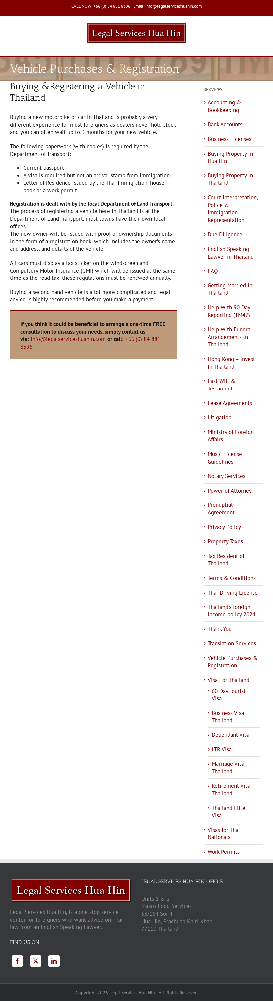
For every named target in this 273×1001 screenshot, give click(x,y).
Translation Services (232, 643)
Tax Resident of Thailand (226, 559)
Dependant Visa (230, 734)
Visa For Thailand (228, 680)
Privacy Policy (224, 527)
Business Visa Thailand (228, 716)
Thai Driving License (233, 592)
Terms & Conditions (232, 578)
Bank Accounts (225, 124)
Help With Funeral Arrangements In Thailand (230, 337)
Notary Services (226, 476)
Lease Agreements (230, 403)
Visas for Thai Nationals (224, 833)
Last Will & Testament (221, 384)
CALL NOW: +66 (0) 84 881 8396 (100, 6)
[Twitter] (35, 961)
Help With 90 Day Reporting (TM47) (229, 311)
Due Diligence (225, 234)
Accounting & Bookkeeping (224, 106)
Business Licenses (229, 139)
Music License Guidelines (225, 457)
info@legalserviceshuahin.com (68, 339)
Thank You (220, 628)
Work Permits (224, 851)
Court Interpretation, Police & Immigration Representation (233, 209)
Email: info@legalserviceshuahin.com (167, 6)
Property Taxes (225, 541)
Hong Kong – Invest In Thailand (231, 362)
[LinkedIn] (54, 961)
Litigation (219, 417)
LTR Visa (222, 749)
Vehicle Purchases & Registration (233, 661)
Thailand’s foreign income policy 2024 (231, 610)
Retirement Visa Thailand (231, 789)
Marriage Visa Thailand (228, 767)
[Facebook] (17, 961)
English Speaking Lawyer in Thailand (231, 252)
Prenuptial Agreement (221, 508)
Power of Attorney (230, 490)
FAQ (213, 271)
